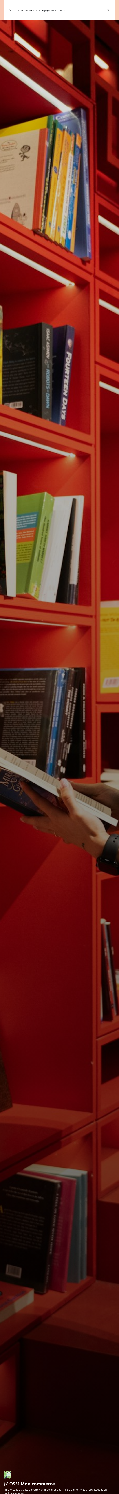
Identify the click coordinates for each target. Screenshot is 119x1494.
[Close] (108, 10)
